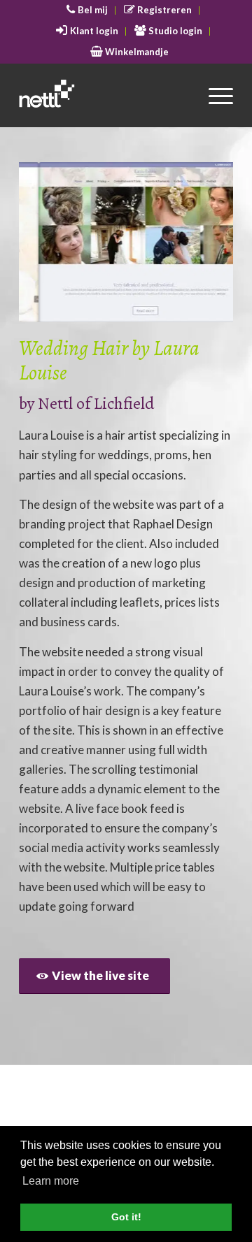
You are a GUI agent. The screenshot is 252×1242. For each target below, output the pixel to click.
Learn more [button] (50, 1181)
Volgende (202, 242)
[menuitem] (87, 10)
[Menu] (214, 95)
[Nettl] (104, 95)
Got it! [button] (126, 1216)
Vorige (50, 242)
